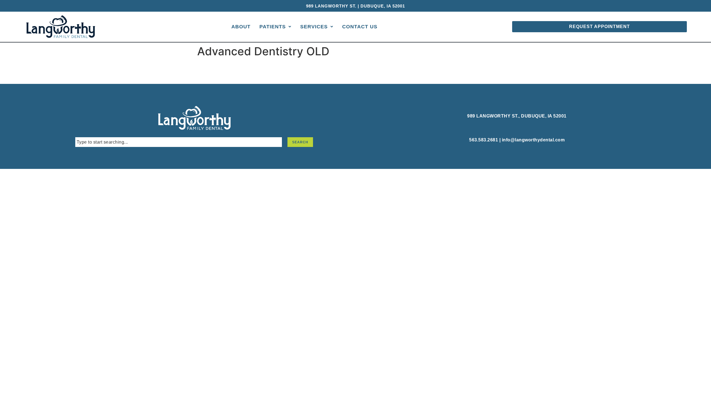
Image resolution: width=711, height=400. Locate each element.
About (241, 26)
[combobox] (178, 142)
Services (314, 26)
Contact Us (359, 26)
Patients (272, 26)
